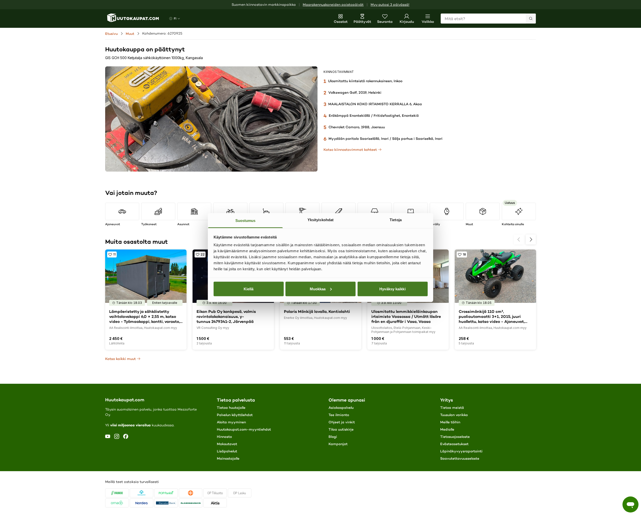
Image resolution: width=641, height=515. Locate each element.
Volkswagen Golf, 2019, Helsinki (354, 92)
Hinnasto (224, 436)
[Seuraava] (531, 239)
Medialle (447, 429)
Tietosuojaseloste (455, 436)
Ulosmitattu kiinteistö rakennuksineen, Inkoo (365, 81)
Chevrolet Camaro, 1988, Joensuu (357, 127)
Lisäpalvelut (227, 451)
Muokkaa (318, 289)
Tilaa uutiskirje (341, 429)
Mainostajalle (228, 458)
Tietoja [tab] (396, 220)
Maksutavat (227, 444)
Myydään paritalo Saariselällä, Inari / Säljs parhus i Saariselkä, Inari (385, 138)
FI (175, 18)
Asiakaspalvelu (341, 407)
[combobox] (488, 19)
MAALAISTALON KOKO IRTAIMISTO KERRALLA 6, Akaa (375, 104)
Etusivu (111, 33)
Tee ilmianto (339, 415)
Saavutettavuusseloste (459, 458)
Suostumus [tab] (245, 220)
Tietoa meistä (452, 407)
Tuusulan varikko (454, 415)
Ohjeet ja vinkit (342, 422)
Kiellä (249, 289)
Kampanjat (338, 444)
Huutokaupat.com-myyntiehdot (244, 429)
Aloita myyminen (231, 422)
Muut (130, 33)
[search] (531, 19)
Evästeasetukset (454, 444)
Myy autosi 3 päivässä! (390, 5)
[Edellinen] (519, 239)
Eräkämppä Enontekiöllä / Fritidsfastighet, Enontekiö (374, 115)
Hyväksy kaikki (392, 289)
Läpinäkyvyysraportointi (461, 451)
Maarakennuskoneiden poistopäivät (333, 5)
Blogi (333, 436)
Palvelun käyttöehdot (235, 415)
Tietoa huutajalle (231, 407)
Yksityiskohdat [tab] (320, 220)
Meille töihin (450, 422)
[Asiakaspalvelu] (630, 504)
